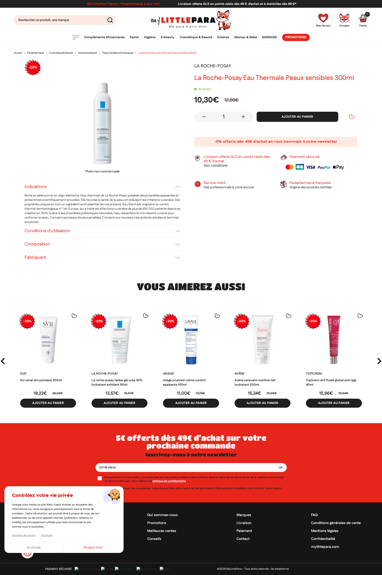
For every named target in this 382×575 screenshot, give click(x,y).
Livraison (244, 523)
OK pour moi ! (93, 547)
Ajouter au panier (297, 117)
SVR (23, 373)
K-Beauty (167, 37)
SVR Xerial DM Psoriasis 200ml (41, 380)
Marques (269, 37)
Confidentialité (323, 538)
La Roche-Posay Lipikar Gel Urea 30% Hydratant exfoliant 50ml (117, 382)
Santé (134, 37)
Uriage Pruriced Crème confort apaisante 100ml (184, 382)
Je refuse (46, 535)
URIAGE (168, 373)
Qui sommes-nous (162, 515)
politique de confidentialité (169, 481)
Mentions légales (324, 531)
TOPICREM (314, 373)
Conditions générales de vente (336, 523)
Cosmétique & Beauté (196, 37)
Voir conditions (216, 166)
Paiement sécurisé (58, 569)
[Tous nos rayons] (75, 37)
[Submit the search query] (110, 20)
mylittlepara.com (325, 546)
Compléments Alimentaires (104, 37)
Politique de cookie (23, 535)
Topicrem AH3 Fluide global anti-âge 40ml (331, 382)
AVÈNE (239, 373)
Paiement (244, 531)
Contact (243, 538)
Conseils (154, 538)
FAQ (314, 515)
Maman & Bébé (245, 37)
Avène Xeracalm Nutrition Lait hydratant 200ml (255, 382)
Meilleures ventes (161, 531)
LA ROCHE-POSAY (105, 373)
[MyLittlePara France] (191, 20)
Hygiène (150, 37)
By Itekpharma (280, 569)
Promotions (295, 37)
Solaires (223, 37)
